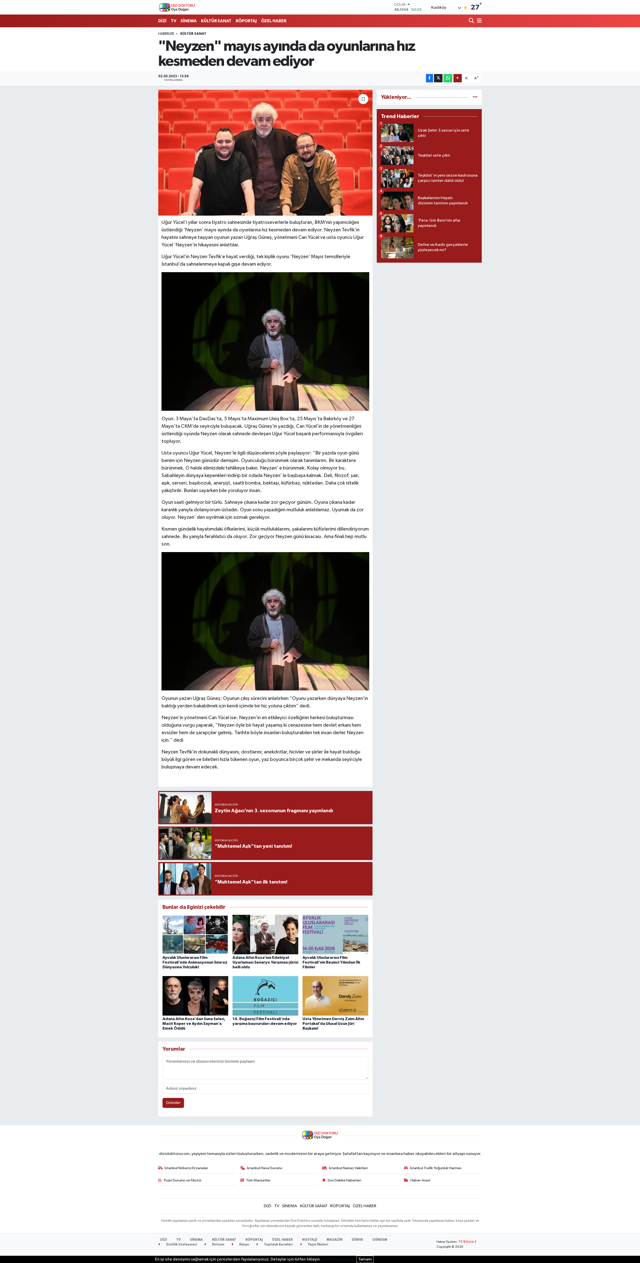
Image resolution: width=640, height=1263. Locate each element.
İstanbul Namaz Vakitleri (348, 1168)
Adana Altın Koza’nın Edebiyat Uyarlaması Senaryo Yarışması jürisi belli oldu (265, 962)
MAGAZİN (334, 1239)
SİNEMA (188, 21)
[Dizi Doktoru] (177, 7)
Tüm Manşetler (258, 1180)
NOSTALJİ (309, 1239)
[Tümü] (475, 97)
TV (173, 21)
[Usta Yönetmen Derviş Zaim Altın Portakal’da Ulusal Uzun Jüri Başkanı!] (335, 996)
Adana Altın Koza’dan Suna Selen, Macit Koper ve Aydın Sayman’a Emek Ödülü (193, 1023)
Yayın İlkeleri (317, 1244)
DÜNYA (357, 1239)
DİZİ (162, 21)
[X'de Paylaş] (438, 78)
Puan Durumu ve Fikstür (183, 1180)
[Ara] (472, 21)
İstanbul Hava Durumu (264, 1168)
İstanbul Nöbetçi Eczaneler (186, 1168)
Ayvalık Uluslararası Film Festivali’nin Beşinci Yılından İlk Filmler (331, 962)
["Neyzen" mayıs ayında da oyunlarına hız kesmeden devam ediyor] (265, 152)
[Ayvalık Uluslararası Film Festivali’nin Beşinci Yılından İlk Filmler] (335, 934)
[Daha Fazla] (458, 78)
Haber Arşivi (420, 1180)
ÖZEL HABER (273, 21)
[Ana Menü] (478, 21)
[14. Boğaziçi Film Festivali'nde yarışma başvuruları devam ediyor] (265, 996)
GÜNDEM (379, 1239)
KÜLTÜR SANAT (216, 21)
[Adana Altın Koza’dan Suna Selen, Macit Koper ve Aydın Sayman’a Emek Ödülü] (195, 996)
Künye (243, 1244)
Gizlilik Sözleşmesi (181, 1244)
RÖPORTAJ (246, 21)
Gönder (173, 1103)
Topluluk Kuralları (278, 1244)
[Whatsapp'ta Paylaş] (448, 78)
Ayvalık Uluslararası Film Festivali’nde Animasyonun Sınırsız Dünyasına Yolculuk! (195, 962)
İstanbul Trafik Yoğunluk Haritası (436, 1168)
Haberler (166, 34)
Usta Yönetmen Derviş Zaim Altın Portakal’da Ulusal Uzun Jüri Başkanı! (333, 1023)
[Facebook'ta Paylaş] (429, 78)
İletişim (217, 1244)
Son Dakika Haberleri (344, 1180)
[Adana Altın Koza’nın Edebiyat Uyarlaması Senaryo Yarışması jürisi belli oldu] (265, 934)
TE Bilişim (466, 1241)
